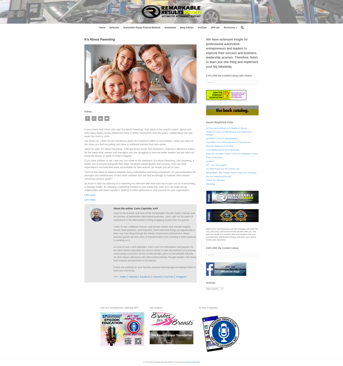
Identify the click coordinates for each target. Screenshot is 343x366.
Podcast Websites (192, 362)
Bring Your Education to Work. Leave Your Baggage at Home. (232, 154)
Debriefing (210, 184)
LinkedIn (157, 276)
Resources (229, 27)
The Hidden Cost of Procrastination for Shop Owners (228, 142)
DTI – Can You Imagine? (216, 165)
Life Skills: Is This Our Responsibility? (222, 138)
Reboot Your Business (215, 180)
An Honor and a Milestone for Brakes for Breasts (226, 128)
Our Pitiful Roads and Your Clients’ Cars (223, 169)
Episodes (114, 27)
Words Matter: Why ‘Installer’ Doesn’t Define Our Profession (231, 173)
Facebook (145, 276)
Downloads (170, 27)
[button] (242, 27)
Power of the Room (214, 157)
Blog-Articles (186, 27)
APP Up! (215, 27)
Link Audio (90, 195)
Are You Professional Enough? (219, 176)
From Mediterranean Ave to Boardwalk (222, 150)
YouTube (202, 27)
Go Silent (210, 161)
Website (133, 276)
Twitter (123, 276)
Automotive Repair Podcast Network (141, 27)
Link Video (90, 199)
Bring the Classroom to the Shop (220, 146)
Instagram (181, 276)
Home (102, 27)
